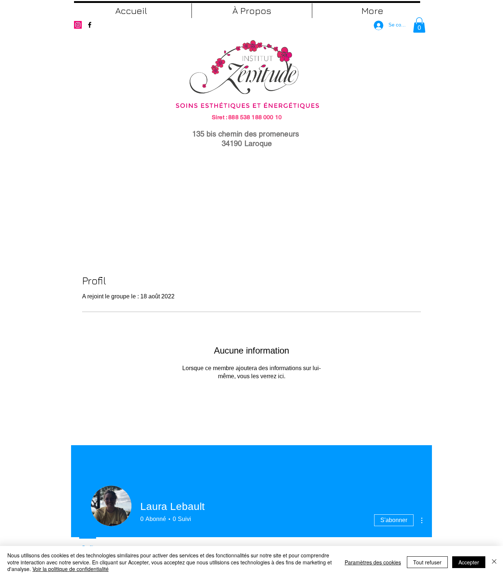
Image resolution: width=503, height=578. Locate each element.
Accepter (468, 562)
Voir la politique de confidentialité (70, 568)
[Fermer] (494, 562)
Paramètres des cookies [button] (373, 562)
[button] (419, 25)
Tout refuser (427, 562)
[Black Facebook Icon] (90, 25)
